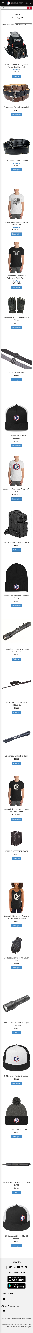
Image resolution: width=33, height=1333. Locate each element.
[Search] (29, 8)
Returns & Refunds (18, 1326)
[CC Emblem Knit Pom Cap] (16, 1111)
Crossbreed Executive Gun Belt (16, 107)
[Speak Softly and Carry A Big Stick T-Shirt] (16, 204)
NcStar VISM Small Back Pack (16, 542)
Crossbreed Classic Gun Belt (16, 160)
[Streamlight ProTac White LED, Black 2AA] (16, 631)
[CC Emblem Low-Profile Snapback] (16, 417)
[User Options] (3, 1298)
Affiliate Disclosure (7, 1324)
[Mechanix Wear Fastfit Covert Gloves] (16, 305)
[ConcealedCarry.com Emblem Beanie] (16, 577)
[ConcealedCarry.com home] (14, 3)
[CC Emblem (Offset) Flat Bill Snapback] (16, 1217)
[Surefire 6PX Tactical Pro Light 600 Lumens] (16, 1004)
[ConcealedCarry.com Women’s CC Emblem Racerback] (16, 897)
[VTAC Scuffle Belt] (16, 359)
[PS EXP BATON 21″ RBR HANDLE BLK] (16, 684)
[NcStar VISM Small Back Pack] (16, 524)
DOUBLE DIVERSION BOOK (16, 851)
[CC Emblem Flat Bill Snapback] (16, 1057)
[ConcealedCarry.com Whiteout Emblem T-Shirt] (16, 791)
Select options (16, 114)
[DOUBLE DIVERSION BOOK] (16, 838)
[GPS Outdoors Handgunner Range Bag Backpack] (16, 45)
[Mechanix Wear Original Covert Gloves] (16, 945)
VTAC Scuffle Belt (16, 372)
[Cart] (30, 3)
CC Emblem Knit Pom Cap (16, 1129)
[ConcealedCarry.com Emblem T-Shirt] (16, 471)
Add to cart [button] (16, 76)
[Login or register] (27, 3)
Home (9, 18)
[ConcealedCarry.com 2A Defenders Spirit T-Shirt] (16, 257)
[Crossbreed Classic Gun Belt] (16, 146)
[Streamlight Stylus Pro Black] (16, 737)
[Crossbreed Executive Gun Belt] (16, 93)
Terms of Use (18, 1324)
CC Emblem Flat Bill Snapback (16, 1076)
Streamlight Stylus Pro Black (16, 756)
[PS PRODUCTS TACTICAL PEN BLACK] (16, 1164)
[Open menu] (2, 3)
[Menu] (3, 1311)
